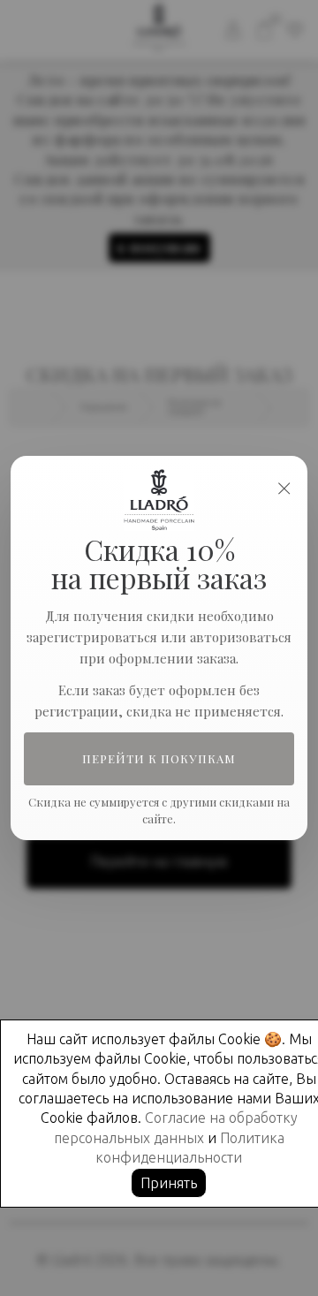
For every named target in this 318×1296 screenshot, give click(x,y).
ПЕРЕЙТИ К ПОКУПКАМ (159, 758)
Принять (168, 1183)
